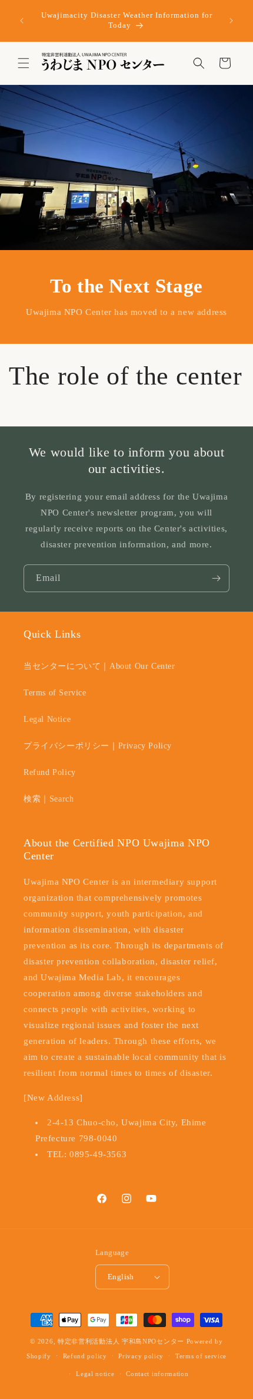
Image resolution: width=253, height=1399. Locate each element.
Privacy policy (141, 1355)
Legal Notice (47, 719)
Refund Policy (50, 772)
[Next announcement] (231, 21)
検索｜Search (49, 798)
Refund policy (85, 1355)
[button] (23, 63)
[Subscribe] (216, 578)
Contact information (157, 1373)
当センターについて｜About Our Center (99, 666)
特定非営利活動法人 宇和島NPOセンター (121, 1341)
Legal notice (95, 1373)
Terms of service (201, 1355)
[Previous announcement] (22, 21)
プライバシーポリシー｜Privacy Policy (98, 745)
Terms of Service (55, 692)
